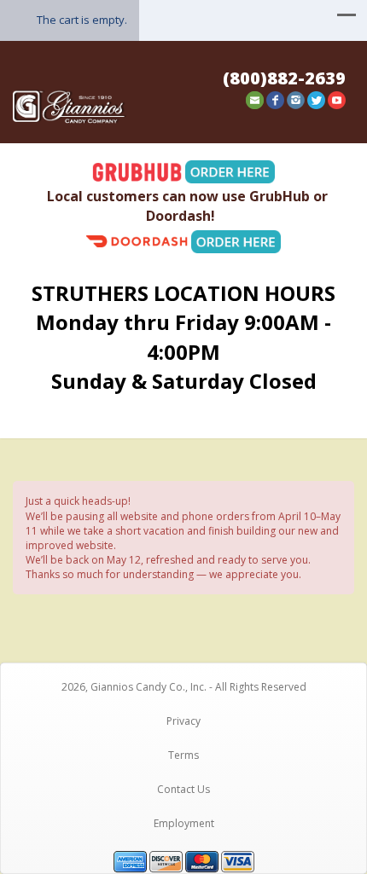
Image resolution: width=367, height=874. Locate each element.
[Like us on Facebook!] (275, 98)
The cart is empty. (82, 19)
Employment (184, 823)
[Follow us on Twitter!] (316, 98)
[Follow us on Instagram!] (296, 98)
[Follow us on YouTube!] (337, 98)
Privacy (183, 721)
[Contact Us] (255, 98)
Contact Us (183, 789)
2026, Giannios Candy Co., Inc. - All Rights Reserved (183, 687)
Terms (183, 755)
